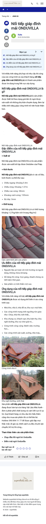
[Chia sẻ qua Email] (6, 38)
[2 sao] (20, 448)
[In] (6, 45)
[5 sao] (30, 448)
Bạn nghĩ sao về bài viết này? (8, 448)
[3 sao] (23, 448)
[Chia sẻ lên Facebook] (6, 31)
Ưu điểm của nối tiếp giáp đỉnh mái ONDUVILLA (23, 63)
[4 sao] (26, 448)
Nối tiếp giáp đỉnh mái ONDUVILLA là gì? (20, 55)
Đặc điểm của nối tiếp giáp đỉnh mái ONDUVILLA (23, 59)
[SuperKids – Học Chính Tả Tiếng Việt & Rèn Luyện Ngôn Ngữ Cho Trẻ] (13, 3)
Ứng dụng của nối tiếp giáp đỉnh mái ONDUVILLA (24, 67)
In (38, 457)
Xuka (20, 35)
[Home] (6, 23)
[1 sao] (17, 448)
